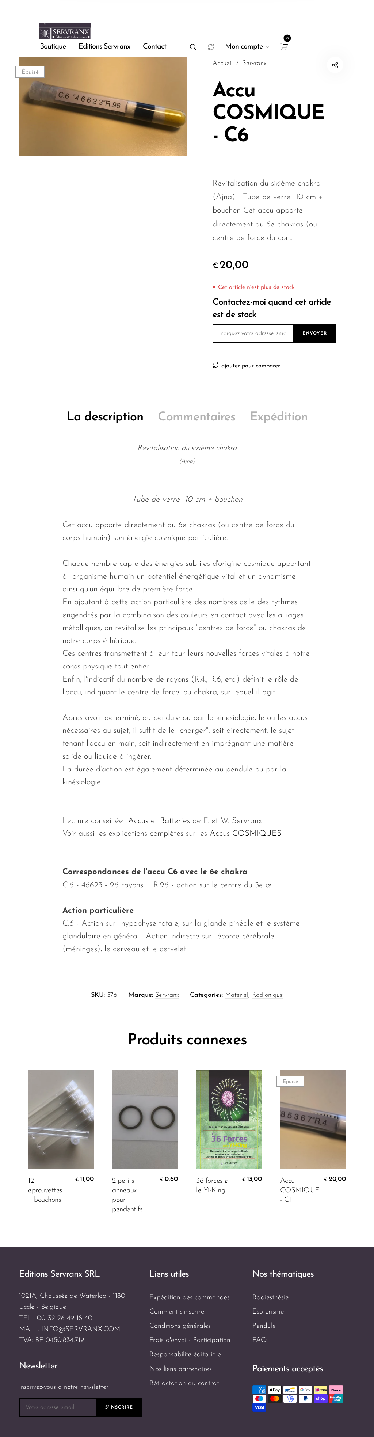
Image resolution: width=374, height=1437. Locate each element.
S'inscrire (119, 1407)
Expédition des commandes (189, 1297)
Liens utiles (169, 1274)
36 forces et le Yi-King (213, 1185)
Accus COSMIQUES (246, 834)
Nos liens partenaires (180, 1369)
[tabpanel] (103, 106)
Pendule (264, 1326)
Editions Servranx (104, 46)
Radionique (267, 995)
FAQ (259, 1340)
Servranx (167, 995)
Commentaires (196, 417)
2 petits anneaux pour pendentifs (127, 1195)
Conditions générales (180, 1326)
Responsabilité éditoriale (185, 1354)
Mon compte (244, 46)
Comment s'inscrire (176, 1311)
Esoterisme (268, 1311)
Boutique (53, 46)
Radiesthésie (270, 1297)
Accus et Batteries (159, 821)
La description (104, 417)
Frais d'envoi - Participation (189, 1340)
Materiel (236, 995)
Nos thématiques (283, 1274)
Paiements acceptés (287, 1369)
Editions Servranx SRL (59, 1274)
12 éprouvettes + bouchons (45, 1190)
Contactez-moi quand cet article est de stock (272, 308)
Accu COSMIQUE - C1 (300, 1190)
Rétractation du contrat (184, 1383)
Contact (154, 46)
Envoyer (314, 333)
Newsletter (38, 1366)
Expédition (279, 417)
